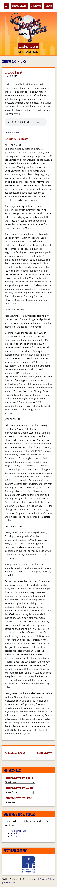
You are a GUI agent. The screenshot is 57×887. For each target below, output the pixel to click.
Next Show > (44, 752)
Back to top (9, 882)
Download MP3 (13, 132)
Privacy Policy (46, 879)
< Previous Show (15, 752)
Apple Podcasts (19, 830)
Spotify (14, 833)
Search (49, 6)
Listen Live (28, 46)
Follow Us (36, 6)
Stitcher (15, 836)
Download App (19, 6)
